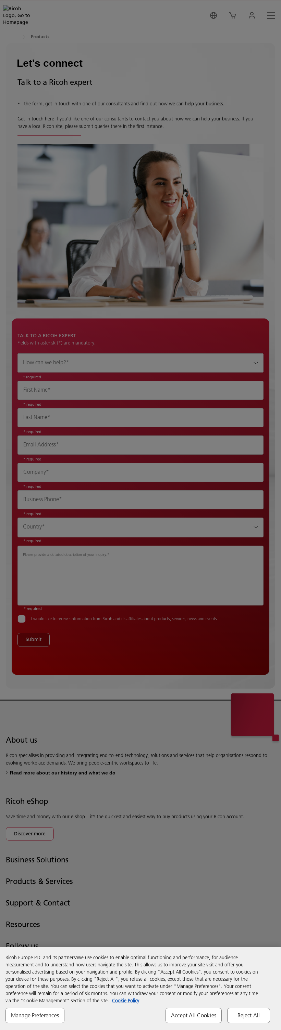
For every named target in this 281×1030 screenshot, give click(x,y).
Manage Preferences (35, 1015)
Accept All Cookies (193, 1015)
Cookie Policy (125, 1001)
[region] (140, 988)
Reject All (248, 1015)
